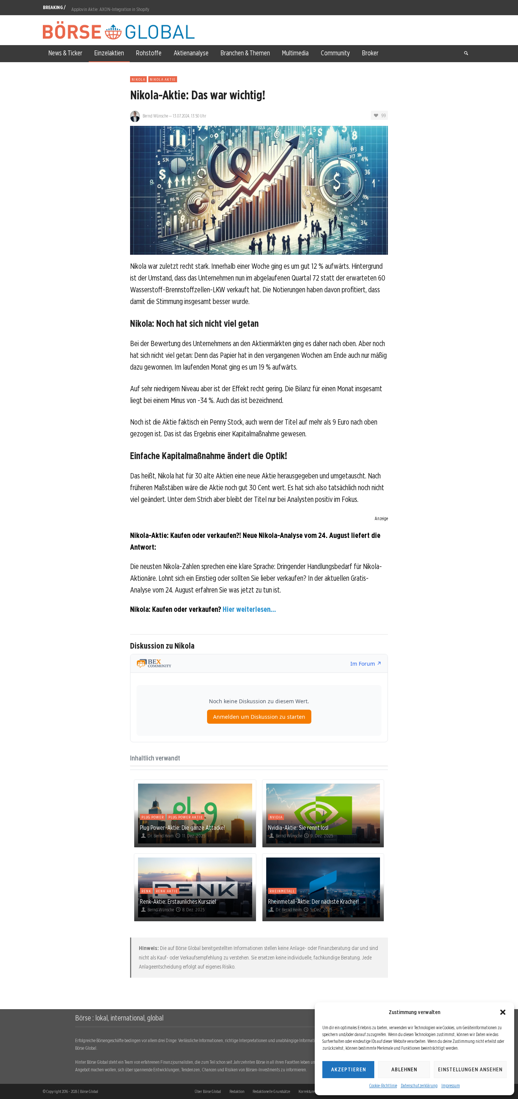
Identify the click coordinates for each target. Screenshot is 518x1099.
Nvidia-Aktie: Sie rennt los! (298, 827)
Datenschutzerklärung (419, 1085)
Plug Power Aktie (185, 817)
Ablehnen (404, 1069)
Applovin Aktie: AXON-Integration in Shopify (110, 7)
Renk (146, 891)
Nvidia (276, 817)
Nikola (138, 79)
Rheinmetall (282, 891)
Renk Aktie (167, 891)
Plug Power (152, 817)
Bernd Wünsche (155, 116)
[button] (503, 1012)
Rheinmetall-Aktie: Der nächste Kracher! (313, 901)
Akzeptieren (348, 1069)
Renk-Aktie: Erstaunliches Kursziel (178, 901)
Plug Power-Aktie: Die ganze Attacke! (182, 827)
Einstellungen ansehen (470, 1069)
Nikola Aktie (163, 79)
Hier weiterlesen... (249, 609)
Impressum (450, 1085)
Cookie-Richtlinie (383, 1085)
